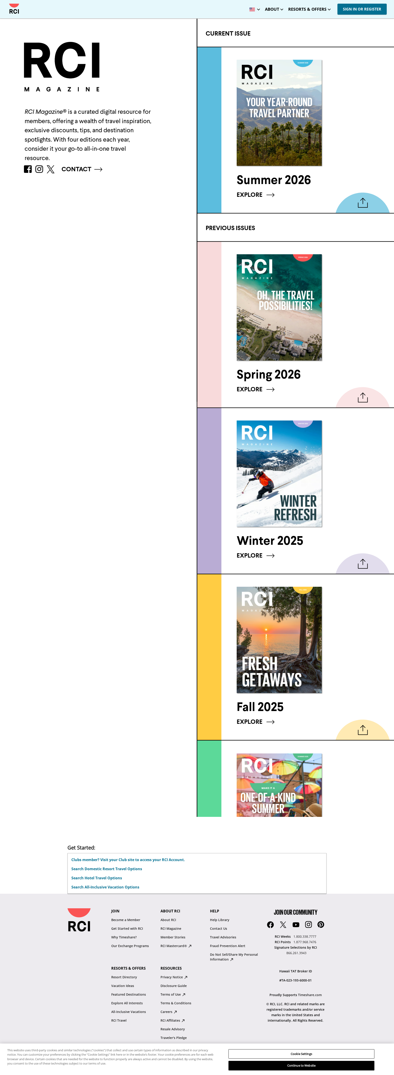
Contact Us (218, 928)
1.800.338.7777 (304, 936)
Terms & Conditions (176, 1003)
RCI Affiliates (171, 1020)
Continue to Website (301, 1065)
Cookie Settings (301, 1054)
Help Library (219, 920)
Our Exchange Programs (130, 946)
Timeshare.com (310, 995)
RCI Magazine (171, 928)
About (272, 9)
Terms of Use (171, 994)
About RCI (168, 920)
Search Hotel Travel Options (96, 877)
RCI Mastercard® (174, 946)
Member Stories (173, 937)
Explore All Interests (127, 1003)
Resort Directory (124, 977)
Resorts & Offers (307, 9)
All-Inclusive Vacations (128, 1012)
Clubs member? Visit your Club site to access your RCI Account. (128, 859)
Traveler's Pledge (174, 1038)
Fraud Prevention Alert (227, 946)
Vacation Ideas (122, 986)
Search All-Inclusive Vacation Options (105, 887)
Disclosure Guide (174, 986)
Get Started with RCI (127, 928)
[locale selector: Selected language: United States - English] (253, 8)
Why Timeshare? (124, 937)
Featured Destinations (128, 994)
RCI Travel (119, 1020)
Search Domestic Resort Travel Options (106, 868)
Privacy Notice (172, 977)
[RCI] (14, 9)
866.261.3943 (296, 953)
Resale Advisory (173, 1029)
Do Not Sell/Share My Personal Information (234, 956)
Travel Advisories (223, 937)
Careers (167, 1012)
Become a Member (125, 920)
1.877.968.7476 (304, 942)
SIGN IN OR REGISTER (362, 9)
